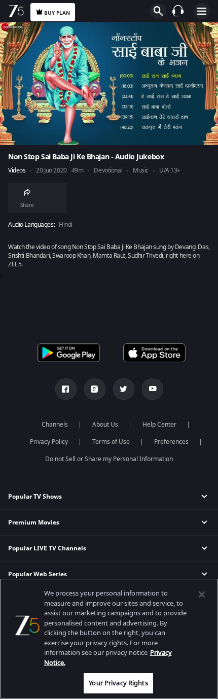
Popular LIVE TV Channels (47, 548)
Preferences (171, 441)
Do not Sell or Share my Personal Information (109, 459)
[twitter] (123, 389)
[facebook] (66, 389)
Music (141, 170)
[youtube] (152, 389)
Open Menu (202, 11)
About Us (105, 424)
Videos (16, 170)
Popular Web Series (37, 574)
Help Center (159, 424)
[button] (109, 497)
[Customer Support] (178, 10)
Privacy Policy (49, 441)
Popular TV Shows (35, 496)
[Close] (202, 594)
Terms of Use (111, 441)
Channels (55, 424)
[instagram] (94, 389)
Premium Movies (33, 522)
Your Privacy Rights (118, 683)
